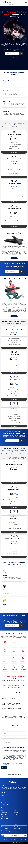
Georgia (14, 682)
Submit (4, 767)
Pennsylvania (10, 685)
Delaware (6, 682)
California (13, 680)
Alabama (3, 680)
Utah (24, 685)
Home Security (17, 828)
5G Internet (3, 826)
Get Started (14, 258)
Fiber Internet (4, 814)
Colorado (18, 680)
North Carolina (23, 683)
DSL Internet (3, 816)
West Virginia (17, 687)
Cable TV (16, 812)
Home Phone (17, 826)
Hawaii (19, 682)
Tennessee (16, 685)
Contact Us (3, 800)
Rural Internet (4, 821)
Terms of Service (18, 763)
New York (17, 683)
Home (2, 795)
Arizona (8, 680)
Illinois (22, 682)
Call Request (14, 57)
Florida (10, 682)
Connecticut (23, 680)
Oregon (4, 685)
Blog (2, 797)
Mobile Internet (4, 828)
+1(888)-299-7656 (16, 842)
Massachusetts (10, 683)
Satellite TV (16, 814)
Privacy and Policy (5, 804)
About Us (3, 799)
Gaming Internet (4, 820)
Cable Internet (4, 812)
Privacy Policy (6, 764)
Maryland (4, 683)
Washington (10, 687)
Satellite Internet (4, 818)
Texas (21, 685)
